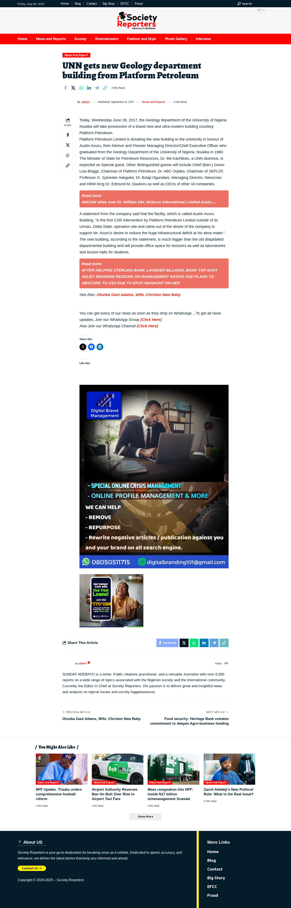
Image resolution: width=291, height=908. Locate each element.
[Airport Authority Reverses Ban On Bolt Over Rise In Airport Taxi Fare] (118, 769)
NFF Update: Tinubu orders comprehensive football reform (59, 794)
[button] (244, 3)
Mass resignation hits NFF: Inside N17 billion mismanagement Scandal (170, 794)
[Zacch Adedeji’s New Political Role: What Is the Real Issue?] (229, 769)
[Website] (226, 663)
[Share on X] (73, 88)
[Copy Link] (105, 88)
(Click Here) (151, 320)
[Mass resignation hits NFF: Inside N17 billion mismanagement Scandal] (173, 769)
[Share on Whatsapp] (81, 88)
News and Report (76, 55)
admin (85, 101)
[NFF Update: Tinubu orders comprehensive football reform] (62, 769)
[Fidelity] (111, 600)
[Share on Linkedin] (89, 88)
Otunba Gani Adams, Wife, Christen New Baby (139, 295)
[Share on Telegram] (97, 88)
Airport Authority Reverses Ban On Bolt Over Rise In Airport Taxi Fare (114, 794)
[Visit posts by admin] (68, 102)
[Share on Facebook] (65, 88)
